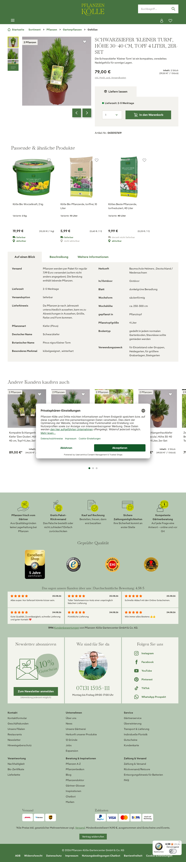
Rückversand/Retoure (137, 769)
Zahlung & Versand (135, 763)
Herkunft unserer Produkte (81, 734)
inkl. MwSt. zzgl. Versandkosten (110, 77)
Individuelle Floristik (135, 734)
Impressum (71, 855)
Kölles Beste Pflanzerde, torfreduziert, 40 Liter (122, 206)
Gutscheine (130, 740)
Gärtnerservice (132, 718)
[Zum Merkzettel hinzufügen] (84, 41)
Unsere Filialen (16, 729)
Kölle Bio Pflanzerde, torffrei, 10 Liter (78, 206)
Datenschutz (54, 855)
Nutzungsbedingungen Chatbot (101, 855)
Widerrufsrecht (33, 855)
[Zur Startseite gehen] (93, 8)
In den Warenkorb (151, 115)
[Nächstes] (86, 113)
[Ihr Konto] (161, 21)
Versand (80, 827)
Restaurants (15, 734)
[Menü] (13, 20)
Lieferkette (14, 774)
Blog (68, 774)
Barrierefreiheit (133, 855)
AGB (18, 855)
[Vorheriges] (76, 113)
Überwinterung (132, 723)
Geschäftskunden (18, 723)
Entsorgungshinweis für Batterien (143, 774)
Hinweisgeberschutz (20, 745)
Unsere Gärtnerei (76, 729)
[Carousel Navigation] (81, 113)
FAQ (126, 780)
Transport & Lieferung (136, 729)
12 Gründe (71, 740)
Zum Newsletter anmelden (36, 691)
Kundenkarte (131, 745)
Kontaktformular (17, 718)
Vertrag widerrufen (93, 836)
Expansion (72, 750)
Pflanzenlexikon (75, 769)
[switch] (173, 851)
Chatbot (71, 796)
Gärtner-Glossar (75, 785)
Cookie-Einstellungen (159, 855)
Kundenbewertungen (66, 627)
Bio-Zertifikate (16, 769)
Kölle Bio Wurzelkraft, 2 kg (28, 204)
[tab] (59, 257)
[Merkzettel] (170, 21)
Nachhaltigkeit (16, 763)
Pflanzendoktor (75, 780)
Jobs (69, 745)
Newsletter (14, 740)
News (69, 723)
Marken (70, 802)
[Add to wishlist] (39, 394)
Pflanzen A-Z (73, 763)
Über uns (71, 718)
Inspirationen (73, 791)
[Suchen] (173, 9)
